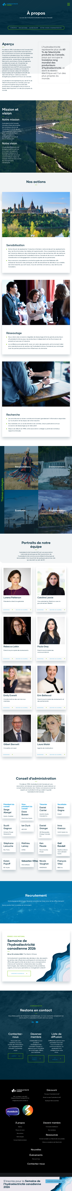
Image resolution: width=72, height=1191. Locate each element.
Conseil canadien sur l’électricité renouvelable (52, 1138)
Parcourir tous (36, 1159)
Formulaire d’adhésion (52, 1126)
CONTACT (14, 1056)
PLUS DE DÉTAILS (34, 1058)
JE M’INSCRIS (55, 1058)
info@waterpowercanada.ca (20, 1100)
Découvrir (52, 1090)
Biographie (6, 609)
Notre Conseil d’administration (51, 27)
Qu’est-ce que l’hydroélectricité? (52, 1097)
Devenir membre (51, 1122)
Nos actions (23, 27)
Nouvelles (36, 1149)
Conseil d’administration (20, 1140)
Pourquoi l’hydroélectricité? (51, 1094)
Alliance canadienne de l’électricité (52, 1142)
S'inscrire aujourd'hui (53, 1181)
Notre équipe (33, 27)
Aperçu (20, 1126)
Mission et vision (20, 1130)
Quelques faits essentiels (52, 1100)
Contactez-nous (36, 1163)
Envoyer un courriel (22, 609)
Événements (36, 1155)
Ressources (52, 1135)
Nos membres (52, 1130)
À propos (14, 27)
